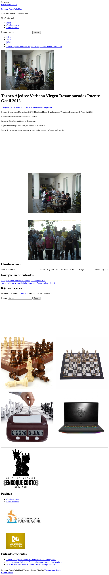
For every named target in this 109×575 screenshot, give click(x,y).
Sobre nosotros (12, 27)
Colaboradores (12, 25)
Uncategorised (46, 107)
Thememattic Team (52, 570)
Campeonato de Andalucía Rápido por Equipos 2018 (23, 280)
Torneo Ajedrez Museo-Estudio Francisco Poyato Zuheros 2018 (28, 283)
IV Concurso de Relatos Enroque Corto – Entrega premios (30, 564)
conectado (24, 293)
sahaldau (36, 107)
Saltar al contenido (9, 4)
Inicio (8, 23)
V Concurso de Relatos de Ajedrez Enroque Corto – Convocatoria (34, 562)
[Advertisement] (54, 152)
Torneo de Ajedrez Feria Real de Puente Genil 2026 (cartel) (31, 559)
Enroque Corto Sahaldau (11, 9)
